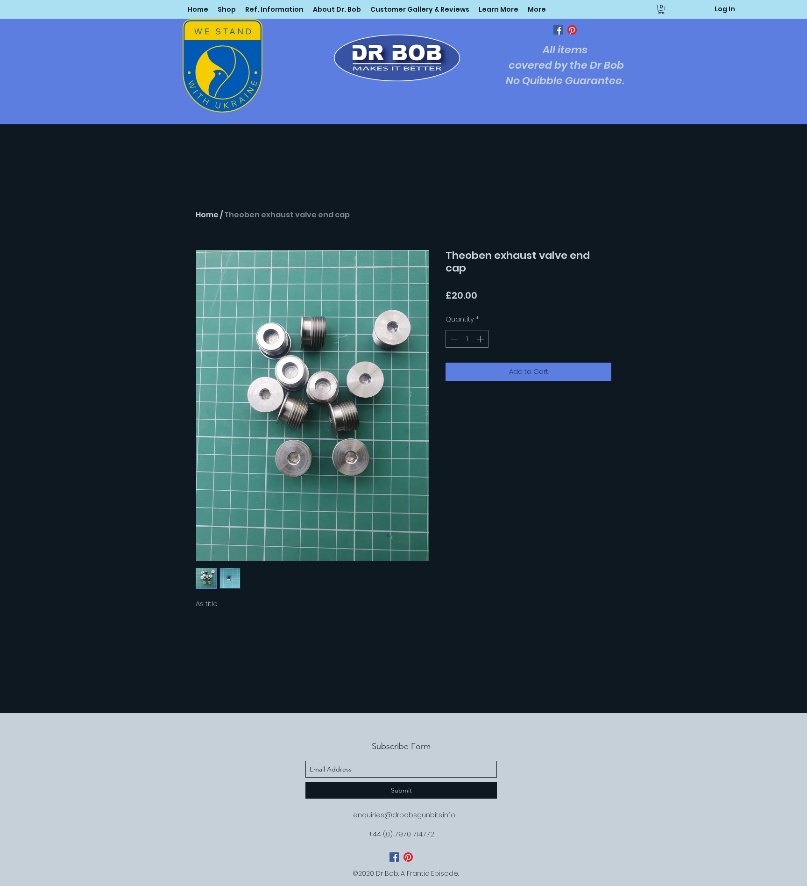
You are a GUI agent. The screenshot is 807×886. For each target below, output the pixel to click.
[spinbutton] (467, 339)
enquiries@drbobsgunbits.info (404, 815)
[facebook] (558, 30)
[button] (498, 9)
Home (207, 214)
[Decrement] (453, 339)
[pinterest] (572, 30)
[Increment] (481, 339)
